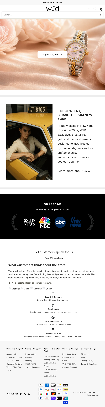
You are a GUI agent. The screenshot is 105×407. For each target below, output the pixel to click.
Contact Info (11, 354)
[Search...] (100, 15)
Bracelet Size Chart (68, 359)
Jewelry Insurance (33, 367)
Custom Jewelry (50, 369)
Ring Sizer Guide (69, 354)
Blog (83, 357)
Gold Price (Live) (69, 364)
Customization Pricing (50, 364)
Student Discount (69, 367)
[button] (3, 9)
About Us (85, 354)
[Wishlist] (94, 9)
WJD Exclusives (90, 392)
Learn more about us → (74, 171)
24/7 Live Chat (12, 361)
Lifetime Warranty (51, 356)
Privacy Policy (87, 361)
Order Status (30, 354)
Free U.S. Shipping (29, 359)
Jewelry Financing (51, 360)
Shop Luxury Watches (52, 54)
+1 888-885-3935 (14, 357)
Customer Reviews (14, 364)
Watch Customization (50, 374)
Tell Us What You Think (13, 368)
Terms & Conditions (89, 364)
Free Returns (30, 364)
